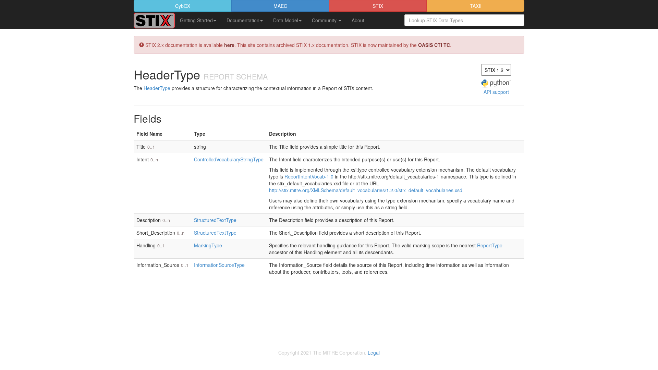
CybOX (182, 5)
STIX (378, 5)
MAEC (280, 5)
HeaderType (157, 88)
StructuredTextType (215, 220)
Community (325, 20)
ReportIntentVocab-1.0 (308, 176)
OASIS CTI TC (434, 44)
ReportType (489, 245)
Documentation (243, 20)
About (358, 20)
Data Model (285, 20)
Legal (374, 352)
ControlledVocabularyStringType (229, 159)
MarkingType (208, 245)
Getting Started (196, 20)
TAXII (476, 5)
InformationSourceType (219, 264)
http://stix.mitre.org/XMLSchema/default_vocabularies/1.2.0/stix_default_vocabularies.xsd (365, 190)
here (229, 44)
